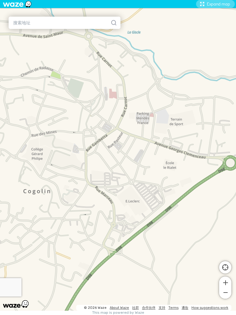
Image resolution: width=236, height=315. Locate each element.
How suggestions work (209, 308)
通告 (185, 308)
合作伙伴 (148, 308)
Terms (173, 308)
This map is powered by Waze (118, 313)
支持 (162, 308)
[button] (225, 282)
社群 (135, 308)
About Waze (119, 308)
